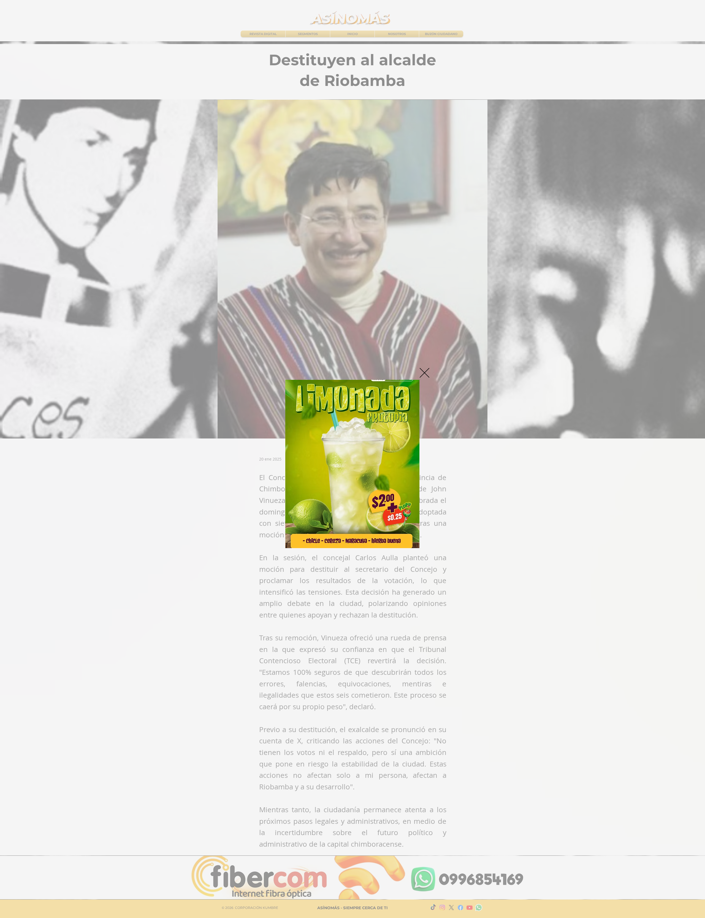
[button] (424, 373)
